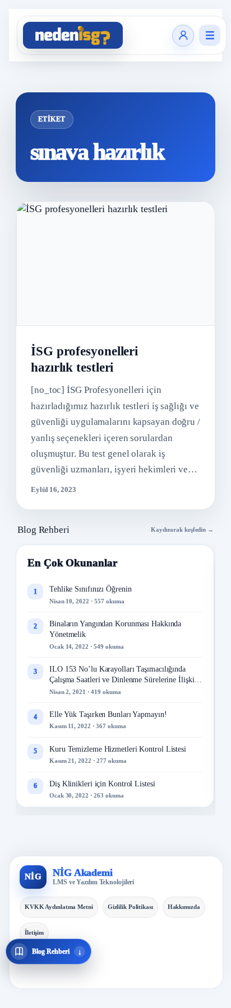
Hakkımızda (184, 906)
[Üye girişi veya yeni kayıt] (183, 35)
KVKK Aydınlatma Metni (59, 906)
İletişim (34, 932)
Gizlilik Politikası (130, 906)
